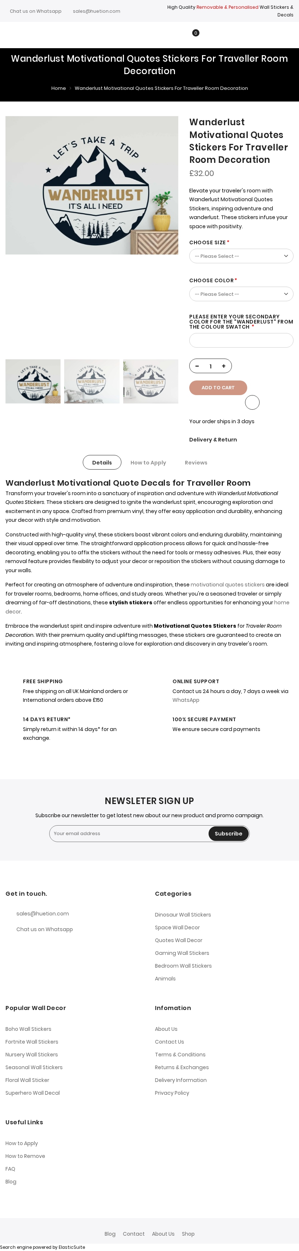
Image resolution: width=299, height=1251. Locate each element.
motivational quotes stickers (228, 584)
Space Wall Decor (177, 927)
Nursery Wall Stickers (31, 1054)
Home (58, 88)
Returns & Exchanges (182, 1067)
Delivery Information (181, 1080)
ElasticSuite (72, 1247)
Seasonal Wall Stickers (34, 1067)
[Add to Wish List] (252, 402)
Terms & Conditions (180, 1054)
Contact (134, 1233)
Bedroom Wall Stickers (183, 965)
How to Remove (25, 1156)
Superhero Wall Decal (32, 1093)
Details (102, 462)
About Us (166, 1029)
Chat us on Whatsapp (36, 11)
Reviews (196, 462)
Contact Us (169, 1041)
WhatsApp (185, 700)
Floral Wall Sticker (27, 1080)
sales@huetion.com (96, 11)
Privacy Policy (172, 1093)
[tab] (102, 462)
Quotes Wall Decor (178, 940)
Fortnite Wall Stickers (31, 1041)
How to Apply (148, 462)
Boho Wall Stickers (28, 1029)
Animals (165, 978)
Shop (188, 1233)
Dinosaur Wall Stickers (183, 914)
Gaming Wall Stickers (182, 953)
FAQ (10, 1168)
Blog (10, 1181)
